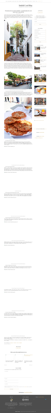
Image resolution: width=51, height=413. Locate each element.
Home (6, 1)
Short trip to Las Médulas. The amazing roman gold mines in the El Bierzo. (19, 361)
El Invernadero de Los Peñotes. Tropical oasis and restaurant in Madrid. (28, 361)
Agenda (20, 1)
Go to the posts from (40, 94)
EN (36, 1)
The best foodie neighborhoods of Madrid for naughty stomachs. (43, 47)
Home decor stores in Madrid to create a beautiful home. (43, 60)
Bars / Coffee (14, 1)
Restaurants (10, 1)
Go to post (40, 51)
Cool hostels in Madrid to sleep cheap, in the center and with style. (43, 54)
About (31, 1)
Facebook (40, 136)
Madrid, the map (27, 1)
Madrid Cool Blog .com (38, 137)
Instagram (40, 132)
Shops (17, 1)
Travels (23, 1)
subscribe (26, 386)
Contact (33, 1)
